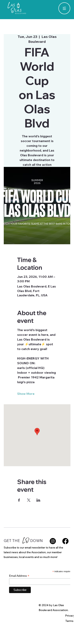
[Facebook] (65, 541)
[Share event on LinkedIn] (38, 500)
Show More (26, 394)
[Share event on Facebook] (19, 500)
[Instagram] (53, 541)
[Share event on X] (29, 500)
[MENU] (64, 8)
